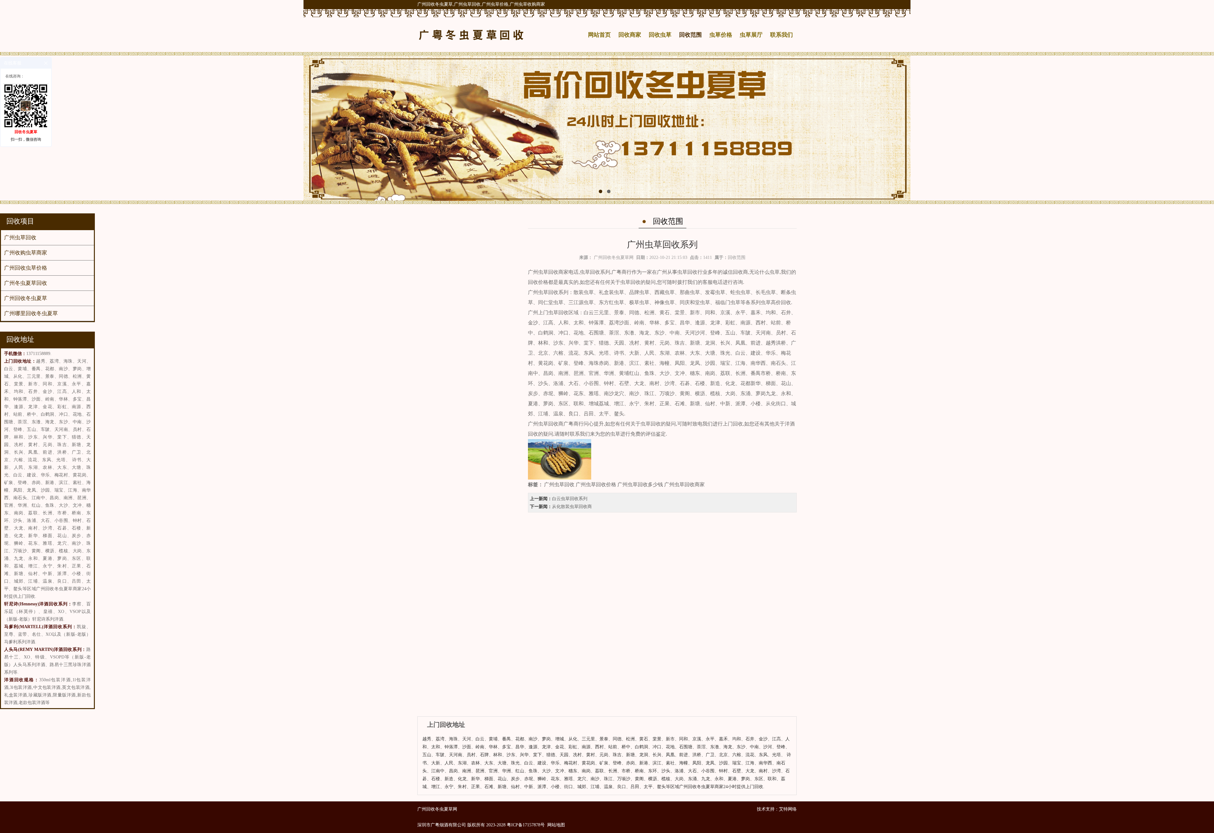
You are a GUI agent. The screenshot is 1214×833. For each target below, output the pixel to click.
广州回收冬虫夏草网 (614, 257)
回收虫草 (660, 35)
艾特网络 (788, 809)
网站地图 (556, 825)
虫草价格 (720, 35)
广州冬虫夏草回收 (25, 283)
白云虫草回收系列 (569, 498)
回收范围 (690, 35)
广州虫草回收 (20, 238)
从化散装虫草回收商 (572, 506)
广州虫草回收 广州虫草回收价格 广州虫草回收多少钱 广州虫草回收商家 (624, 484)
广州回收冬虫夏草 (25, 298)
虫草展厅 (751, 35)
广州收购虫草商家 (25, 253)
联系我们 (781, 35)
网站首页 (599, 35)
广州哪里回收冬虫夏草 (31, 313)
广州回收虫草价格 (25, 268)
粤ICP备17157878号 (526, 825)
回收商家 (629, 35)
